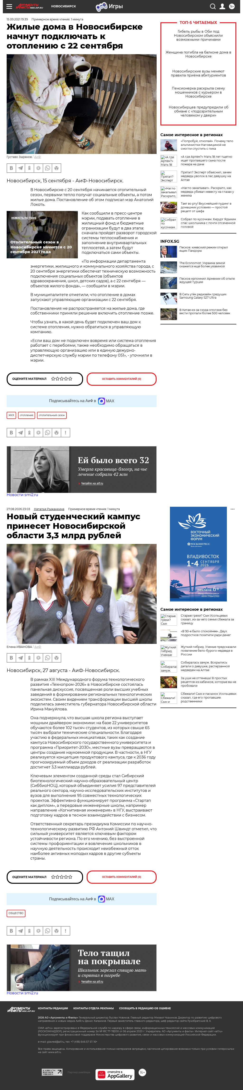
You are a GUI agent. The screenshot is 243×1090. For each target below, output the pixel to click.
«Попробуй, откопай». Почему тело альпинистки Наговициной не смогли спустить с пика (207, 144)
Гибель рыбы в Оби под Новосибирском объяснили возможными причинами (198, 36)
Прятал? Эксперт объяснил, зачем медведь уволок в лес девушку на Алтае (206, 176)
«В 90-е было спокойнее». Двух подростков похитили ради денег (206, 633)
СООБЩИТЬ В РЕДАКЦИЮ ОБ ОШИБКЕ (145, 1008)
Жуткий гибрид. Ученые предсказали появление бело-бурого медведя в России (208, 650)
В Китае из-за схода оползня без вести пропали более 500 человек (204, 311)
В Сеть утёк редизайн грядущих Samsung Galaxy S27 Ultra (202, 296)
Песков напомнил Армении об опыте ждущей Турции (207, 280)
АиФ (37, 157)
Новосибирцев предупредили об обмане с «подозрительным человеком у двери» (198, 111)
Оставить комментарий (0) (121, 379)
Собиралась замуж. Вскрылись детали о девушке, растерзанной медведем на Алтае (205, 666)
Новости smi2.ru (22, 495)
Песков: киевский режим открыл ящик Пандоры (203, 249)
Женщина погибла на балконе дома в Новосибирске (198, 54)
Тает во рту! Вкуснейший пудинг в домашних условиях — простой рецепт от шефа (206, 207)
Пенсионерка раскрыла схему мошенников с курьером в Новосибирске (198, 92)
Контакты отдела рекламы (93, 1008)
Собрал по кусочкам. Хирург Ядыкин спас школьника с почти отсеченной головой (208, 223)
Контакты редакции (53, 1008)
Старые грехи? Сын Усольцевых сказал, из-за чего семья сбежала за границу (207, 619)
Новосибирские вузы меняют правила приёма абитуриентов (198, 73)
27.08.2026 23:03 (18, 509)
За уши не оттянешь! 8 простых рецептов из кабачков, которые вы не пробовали (208, 681)
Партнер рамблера (79, 1072)
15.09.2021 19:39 (17, 19)
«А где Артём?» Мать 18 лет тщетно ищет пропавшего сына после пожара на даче (206, 160)
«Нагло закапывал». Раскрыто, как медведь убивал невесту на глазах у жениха (207, 191)
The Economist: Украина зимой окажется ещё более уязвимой (202, 264)
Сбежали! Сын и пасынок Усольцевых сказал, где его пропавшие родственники (208, 697)
